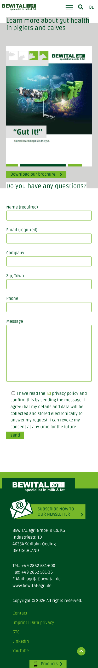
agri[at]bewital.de (44, 579)
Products (49, 663)
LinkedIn (21, 641)
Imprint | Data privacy (33, 622)
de (91, 7)
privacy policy (65, 393)
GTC (16, 632)
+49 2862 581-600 (38, 565)
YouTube (21, 650)
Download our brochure (32, 174)
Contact (20, 613)
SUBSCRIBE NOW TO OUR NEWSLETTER (56, 511)
